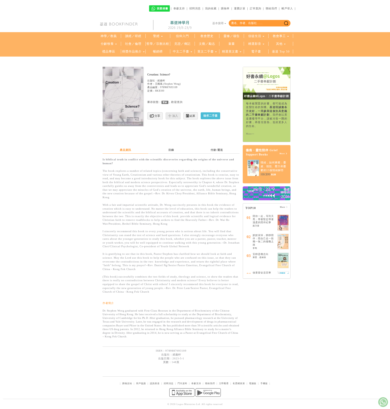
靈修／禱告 (231, 36)
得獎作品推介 (132, 51)
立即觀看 (224, 383)
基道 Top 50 (281, 51)
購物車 (225, 8)
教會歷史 (206, 36)
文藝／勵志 (207, 43)
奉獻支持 (179, 8)
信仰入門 (182, 36)
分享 (157, 115)
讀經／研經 (133, 36)
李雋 (255, 248)
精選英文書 (230, 51)
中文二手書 (181, 51)
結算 (192, 115)
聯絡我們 (271, 8)
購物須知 (127, 383)
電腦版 (252, 383)
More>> (250, 133)
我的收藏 (211, 8)
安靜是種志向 (261, 254)
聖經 (156, 36)
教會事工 (279, 36)
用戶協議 (141, 383)
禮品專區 (108, 51)
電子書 (256, 51)
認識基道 (155, 383)
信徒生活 (254, 36)
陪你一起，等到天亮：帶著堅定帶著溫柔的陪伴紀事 (263, 219)
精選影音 (254, 43)
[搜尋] (286, 23)
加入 (174, 115)
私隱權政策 (239, 383)
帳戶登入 (287, 8)
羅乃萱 (256, 226)
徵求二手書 (210, 115)
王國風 (159, 83)
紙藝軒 (161, 80)
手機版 (264, 383)
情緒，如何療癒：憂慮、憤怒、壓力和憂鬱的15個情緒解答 (273, 166)
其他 (279, 43)
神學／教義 (109, 36)
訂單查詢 (255, 8)
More (282, 154)
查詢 (180, 102)
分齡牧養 (107, 43)
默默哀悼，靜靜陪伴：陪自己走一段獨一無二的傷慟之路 (263, 240)
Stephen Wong (172, 83)
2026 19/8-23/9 (180, 25)
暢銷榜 (158, 51)
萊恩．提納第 (259, 257)
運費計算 (239, 8)
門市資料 (182, 383)
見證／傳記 (182, 43)
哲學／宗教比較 (157, 43)
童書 (231, 43)
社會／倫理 (133, 43)
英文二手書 (206, 51)
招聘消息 (195, 8)
